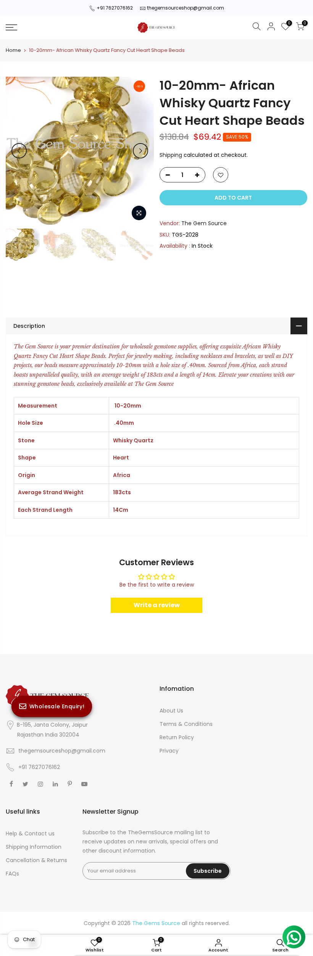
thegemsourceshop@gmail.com (185, 8)
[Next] (140, 150)
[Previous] (19, 150)
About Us (171, 710)
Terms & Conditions (186, 724)
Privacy (169, 750)
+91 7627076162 (115, 8)
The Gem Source (204, 223)
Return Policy (177, 737)
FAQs (12, 873)
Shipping (171, 155)
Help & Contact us (30, 833)
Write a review (157, 605)
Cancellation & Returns (36, 860)
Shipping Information (33, 847)
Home (13, 50)
